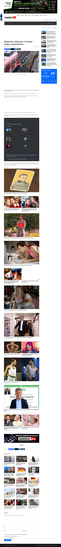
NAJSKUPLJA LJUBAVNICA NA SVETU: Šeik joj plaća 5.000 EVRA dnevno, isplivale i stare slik (33, 464)
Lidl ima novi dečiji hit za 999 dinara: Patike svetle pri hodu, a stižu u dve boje (51, 55)
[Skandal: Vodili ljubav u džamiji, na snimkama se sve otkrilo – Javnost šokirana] (9, 459)
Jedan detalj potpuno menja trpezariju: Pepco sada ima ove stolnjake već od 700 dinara (51, 37)
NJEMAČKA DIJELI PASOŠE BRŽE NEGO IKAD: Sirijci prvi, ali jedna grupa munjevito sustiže (21, 474)
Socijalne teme (35, 22)
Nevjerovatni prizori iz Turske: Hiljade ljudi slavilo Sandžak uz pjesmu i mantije (21, 464)
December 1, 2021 (30, 159)
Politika (14, 22)
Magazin (36, 15)
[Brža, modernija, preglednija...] (21, 438)
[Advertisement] (21, 32)
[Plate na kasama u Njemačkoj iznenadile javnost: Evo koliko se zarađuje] (9, 481)
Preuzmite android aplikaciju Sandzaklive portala (21, 433)
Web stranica (24, 530)
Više (45, 15)
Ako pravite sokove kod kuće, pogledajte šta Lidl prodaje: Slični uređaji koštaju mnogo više (52, 59)
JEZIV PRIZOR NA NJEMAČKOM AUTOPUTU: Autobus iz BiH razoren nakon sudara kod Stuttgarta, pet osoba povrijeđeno (32, 140)
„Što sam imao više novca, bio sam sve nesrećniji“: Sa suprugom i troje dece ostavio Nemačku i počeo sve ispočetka (16, 131)
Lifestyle (41, 15)
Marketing (55, 545)
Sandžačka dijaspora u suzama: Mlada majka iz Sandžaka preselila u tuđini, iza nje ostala (33, 496)
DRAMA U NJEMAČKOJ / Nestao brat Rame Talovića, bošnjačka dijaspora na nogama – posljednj (9, 474)
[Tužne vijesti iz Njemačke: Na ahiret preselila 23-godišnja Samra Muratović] (33, 502)
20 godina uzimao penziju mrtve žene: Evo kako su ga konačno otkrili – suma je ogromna (21, 485)
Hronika (20, 22)
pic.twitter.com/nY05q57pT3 (22, 156)
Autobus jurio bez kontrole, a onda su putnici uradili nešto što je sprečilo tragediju (52, 41)
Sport (33, 15)
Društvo (17, 22)
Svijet (29, 15)
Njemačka (21, 445)
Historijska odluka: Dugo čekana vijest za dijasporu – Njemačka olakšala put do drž (33, 485)
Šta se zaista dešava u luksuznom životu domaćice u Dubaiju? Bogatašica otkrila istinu (21, 496)
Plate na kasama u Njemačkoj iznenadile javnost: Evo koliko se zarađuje (9, 485)
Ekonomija (23, 22)
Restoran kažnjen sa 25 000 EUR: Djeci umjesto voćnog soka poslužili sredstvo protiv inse (9, 507)
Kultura (39, 22)
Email (5, 530)
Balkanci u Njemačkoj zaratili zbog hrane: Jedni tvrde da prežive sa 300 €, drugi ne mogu (9, 496)
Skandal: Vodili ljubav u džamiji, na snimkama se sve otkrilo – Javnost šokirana (9, 464)
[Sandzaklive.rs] (10, 17)
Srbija (22, 15)
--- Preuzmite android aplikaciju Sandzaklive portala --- (21, 74)
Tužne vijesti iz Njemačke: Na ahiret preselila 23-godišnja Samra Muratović (33, 507)
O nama (52, 545)
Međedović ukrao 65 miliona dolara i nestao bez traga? (33, 474)
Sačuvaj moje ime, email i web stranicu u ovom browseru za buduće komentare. (16, 534)
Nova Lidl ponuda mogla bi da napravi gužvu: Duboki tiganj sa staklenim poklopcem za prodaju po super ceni (52, 64)
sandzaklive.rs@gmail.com (47, 545)
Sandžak (18, 15)
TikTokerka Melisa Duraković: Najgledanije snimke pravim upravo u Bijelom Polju (16, 138)
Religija (31, 22)
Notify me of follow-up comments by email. (11, 536)
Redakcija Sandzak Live (8, 46)
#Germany (8, 122)
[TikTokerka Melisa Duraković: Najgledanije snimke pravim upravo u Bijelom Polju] (8, 139)
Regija (26, 15)
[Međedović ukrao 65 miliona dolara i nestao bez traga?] (33, 470)
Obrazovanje (27, 22)
